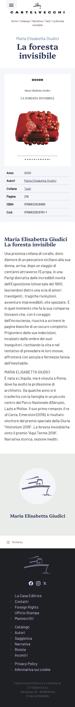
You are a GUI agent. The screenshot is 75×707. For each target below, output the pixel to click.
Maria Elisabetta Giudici (37, 38)
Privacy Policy (26, 663)
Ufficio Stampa (27, 612)
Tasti (27, 189)
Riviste (20, 649)
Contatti (21, 601)
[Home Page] (37, 7)
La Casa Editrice (28, 595)
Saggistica (23, 638)
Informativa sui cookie (32, 669)
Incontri (21, 655)
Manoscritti (24, 618)
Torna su (17, 542)
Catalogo (22, 627)
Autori (20, 632)
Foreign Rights (26, 607)
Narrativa (22, 644)
